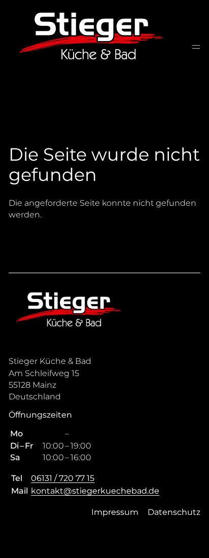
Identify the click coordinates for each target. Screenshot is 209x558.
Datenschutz (174, 512)
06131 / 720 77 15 (62, 478)
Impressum (114, 512)
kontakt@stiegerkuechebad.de (95, 491)
